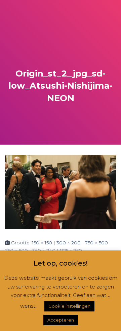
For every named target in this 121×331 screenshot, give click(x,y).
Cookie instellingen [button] (69, 306)
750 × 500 (96, 243)
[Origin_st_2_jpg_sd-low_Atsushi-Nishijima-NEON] (60, 191)
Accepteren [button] (60, 320)
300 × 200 (68, 243)
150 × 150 (42, 243)
